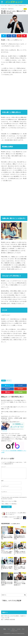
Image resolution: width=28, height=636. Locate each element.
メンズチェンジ (14, 1)
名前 (2, 480)
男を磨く (9, 380)
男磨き (4, 380)
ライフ (9, 629)
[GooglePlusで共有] (19, 35)
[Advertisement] (14, 92)
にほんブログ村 (5, 617)
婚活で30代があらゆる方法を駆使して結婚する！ (14, 616)
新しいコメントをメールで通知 (9, 501)
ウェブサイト (4, 491)
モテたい (13, 629)
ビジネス (18, 629)
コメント (3, 466)
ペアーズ (4, 430)
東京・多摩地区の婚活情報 (8, 619)
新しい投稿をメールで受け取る (9, 503)
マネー (23, 629)
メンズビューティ (14, 630)
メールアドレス (5, 486)
